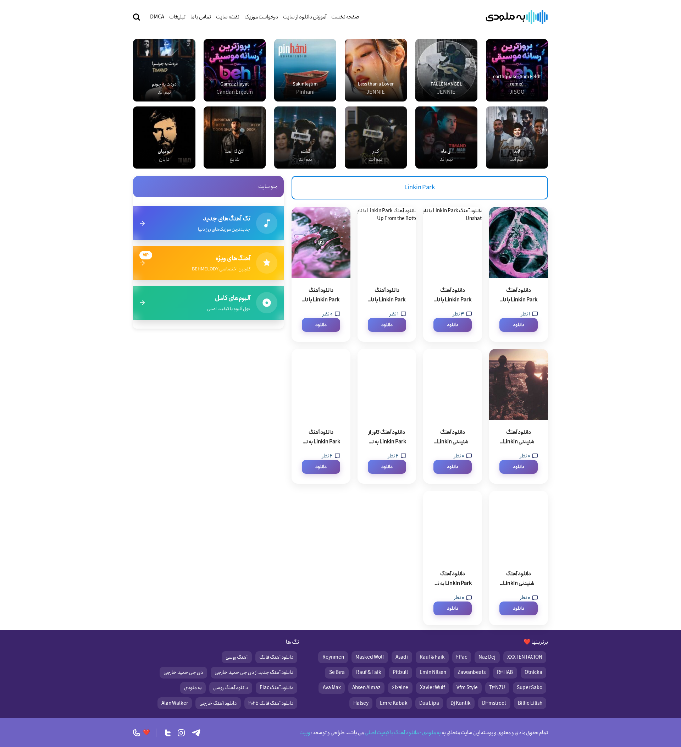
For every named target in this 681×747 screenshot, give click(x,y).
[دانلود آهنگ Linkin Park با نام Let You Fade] (518, 242)
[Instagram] (181, 732)
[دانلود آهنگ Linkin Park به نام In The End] (452, 526)
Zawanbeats (472, 672)
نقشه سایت (227, 17)
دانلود (518, 325)
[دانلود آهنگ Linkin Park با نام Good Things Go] (321, 242)
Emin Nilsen (433, 672)
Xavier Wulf (432, 688)
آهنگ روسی (237, 657)
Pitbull (400, 672)
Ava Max (332, 688)
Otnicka (533, 672)
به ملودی (193, 688)
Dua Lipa (429, 703)
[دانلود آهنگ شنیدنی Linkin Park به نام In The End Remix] (518, 526)
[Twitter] (168, 732)
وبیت (304, 733)
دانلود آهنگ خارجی (218, 703)
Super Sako (529, 688)
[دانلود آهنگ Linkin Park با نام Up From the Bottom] (386, 242)
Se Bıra (337, 672)
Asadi (401, 657)
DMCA (157, 17)
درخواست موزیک (261, 17)
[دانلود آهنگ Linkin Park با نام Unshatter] (452, 242)
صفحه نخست (345, 17)
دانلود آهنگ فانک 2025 (270, 703)
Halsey (361, 703)
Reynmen (333, 657)
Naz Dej (486, 657)
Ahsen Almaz (366, 688)
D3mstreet (494, 703)
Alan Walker (174, 703)
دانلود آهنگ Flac (276, 688)
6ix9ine (400, 688)
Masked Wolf (369, 657)
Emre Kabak (394, 703)
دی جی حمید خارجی (183, 672)
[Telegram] (196, 732)
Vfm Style (467, 688)
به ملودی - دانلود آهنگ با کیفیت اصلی (402, 733)
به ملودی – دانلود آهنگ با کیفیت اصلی (517, 17)
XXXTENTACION (524, 657)
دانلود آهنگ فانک (276, 657)
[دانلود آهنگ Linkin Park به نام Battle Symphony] (321, 384)
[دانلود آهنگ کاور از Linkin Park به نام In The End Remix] (387, 384)
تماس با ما (200, 17)
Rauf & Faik (432, 657)
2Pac (461, 657)
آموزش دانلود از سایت (304, 17)
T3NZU (497, 688)
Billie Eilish (530, 703)
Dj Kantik (460, 703)
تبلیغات (177, 17)
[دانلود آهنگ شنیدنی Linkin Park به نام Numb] (452, 384)
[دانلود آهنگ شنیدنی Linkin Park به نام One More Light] (518, 384)
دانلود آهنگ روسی (230, 688)
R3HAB (505, 672)
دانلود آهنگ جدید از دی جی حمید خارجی (254, 672)
